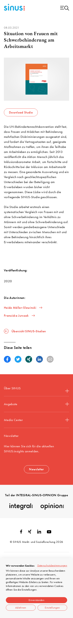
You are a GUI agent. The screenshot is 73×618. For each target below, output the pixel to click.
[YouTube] (49, 532)
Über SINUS (12, 388)
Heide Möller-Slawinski (20, 307)
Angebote (10, 404)
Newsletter (36, 469)
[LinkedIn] (39, 532)
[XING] (29, 532)
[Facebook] (21, 532)
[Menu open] (64, 8)
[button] (7, 359)
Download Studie (21, 112)
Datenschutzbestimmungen (52, 565)
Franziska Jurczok (16, 315)
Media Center (13, 420)
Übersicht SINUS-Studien (28, 331)
